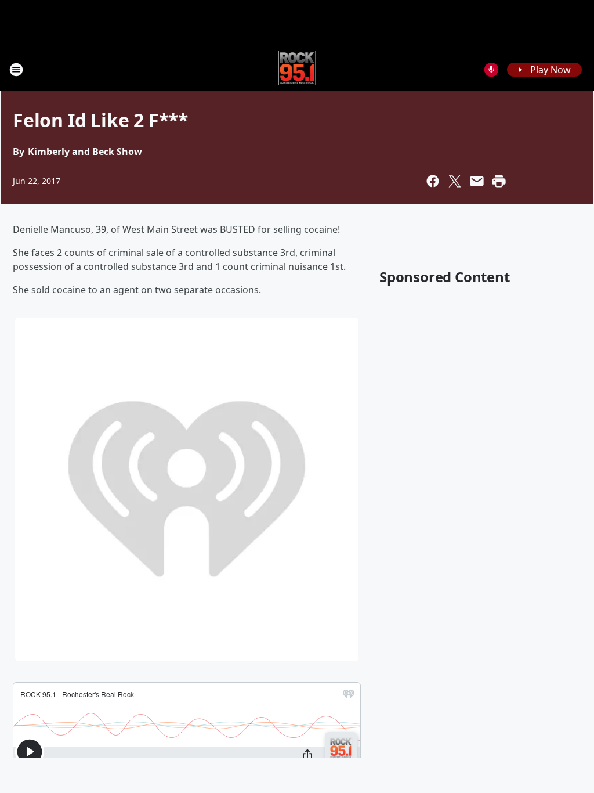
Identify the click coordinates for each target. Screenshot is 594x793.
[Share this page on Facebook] (433, 181)
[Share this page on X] (455, 181)
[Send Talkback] (491, 70)
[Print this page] (499, 181)
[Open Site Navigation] (16, 70)
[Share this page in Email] (477, 181)
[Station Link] (297, 69)
